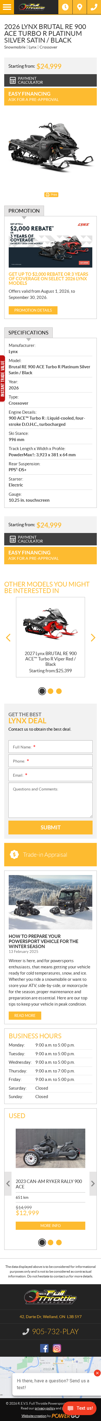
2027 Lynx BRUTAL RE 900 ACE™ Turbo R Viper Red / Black (51, 659)
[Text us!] (79, 1409)
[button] (8, 638)
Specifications (28, 333)
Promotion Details (33, 310)
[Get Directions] (80, 7)
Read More (25, 1016)
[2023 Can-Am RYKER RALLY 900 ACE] (50, 1148)
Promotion (24, 211)
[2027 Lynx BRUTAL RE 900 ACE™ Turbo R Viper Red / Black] (50, 624)
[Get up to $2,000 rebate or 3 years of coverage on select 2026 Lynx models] (50, 244)
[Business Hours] (65, 7)
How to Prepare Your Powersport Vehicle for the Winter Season (43, 941)
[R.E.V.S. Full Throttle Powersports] (36, 7)
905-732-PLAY (55, 1332)
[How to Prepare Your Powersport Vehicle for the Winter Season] (50, 902)
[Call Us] (94, 7)
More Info (50, 1226)
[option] (50, 637)
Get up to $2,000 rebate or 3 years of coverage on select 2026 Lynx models (48, 279)
